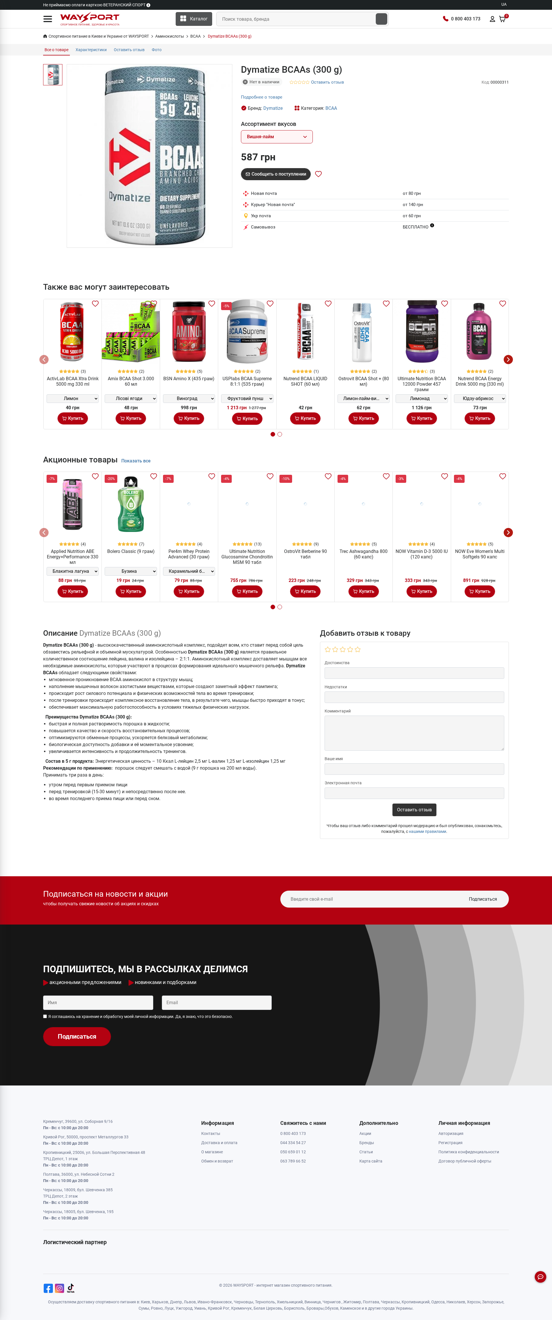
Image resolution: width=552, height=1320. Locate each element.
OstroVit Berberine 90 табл (305, 554)
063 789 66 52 (293, 1161)
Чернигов (332, 1302)
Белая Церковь (268, 1308)
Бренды (366, 1142)
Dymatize (273, 108)
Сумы (144, 1308)
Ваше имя (334, 758)
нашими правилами (427, 831)
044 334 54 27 (293, 1142)
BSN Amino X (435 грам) (188, 378)
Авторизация (450, 1133)
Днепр (176, 1302)
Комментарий (338, 711)
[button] (48, 19)
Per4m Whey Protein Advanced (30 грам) (189, 554)
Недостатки (336, 687)
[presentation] (44, 359)
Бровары (315, 1308)
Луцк (169, 1308)
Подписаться (483, 899)
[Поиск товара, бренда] (381, 19)
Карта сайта (370, 1161)
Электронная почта (343, 783)
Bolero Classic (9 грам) (131, 551)
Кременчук (241, 1308)
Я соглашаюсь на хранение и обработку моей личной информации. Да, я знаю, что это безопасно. (140, 1017)
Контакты (210, 1133)
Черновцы (243, 1302)
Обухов (331, 1308)
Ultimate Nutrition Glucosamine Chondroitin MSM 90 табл (247, 557)
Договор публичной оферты (464, 1161)
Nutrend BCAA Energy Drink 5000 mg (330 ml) (480, 381)
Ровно (157, 1308)
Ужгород (184, 1308)
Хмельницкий (290, 1302)
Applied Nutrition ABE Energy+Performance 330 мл (72, 557)
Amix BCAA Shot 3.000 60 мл (131, 381)
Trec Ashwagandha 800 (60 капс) (364, 554)
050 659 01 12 (293, 1152)
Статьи (366, 1152)
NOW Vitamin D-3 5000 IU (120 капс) (422, 554)
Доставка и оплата (219, 1142)
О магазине (212, 1152)
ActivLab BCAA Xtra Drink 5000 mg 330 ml (73, 381)
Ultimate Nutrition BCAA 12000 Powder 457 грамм (422, 384)
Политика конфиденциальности (468, 1152)
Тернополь (265, 1302)
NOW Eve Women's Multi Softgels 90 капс (480, 554)
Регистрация (450, 1142)
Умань (200, 1308)
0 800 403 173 (465, 19)
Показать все (136, 461)
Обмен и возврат (217, 1161)
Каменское (350, 1308)
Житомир (352, 1302)
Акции (365, 1133)
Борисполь (294, 1308)
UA (504, 4)
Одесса (438, 1302)
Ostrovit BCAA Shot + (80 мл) (363, 381)
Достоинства (337, 662)
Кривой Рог (218, 1308)
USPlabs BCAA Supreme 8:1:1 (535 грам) (247, 381)
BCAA (331, 108)
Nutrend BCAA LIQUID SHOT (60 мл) (305, 381)
